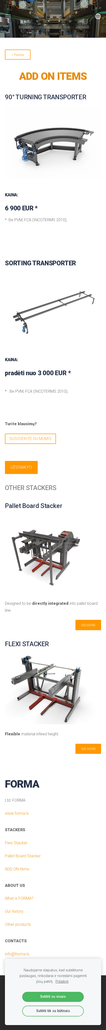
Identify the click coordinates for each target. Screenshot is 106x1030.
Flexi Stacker (16, 843)
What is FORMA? (19, 898)
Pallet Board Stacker (23, 856)
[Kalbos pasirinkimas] (98, 16)
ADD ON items (17, 869)
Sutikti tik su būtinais (53, 1011)
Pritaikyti (62, 981)
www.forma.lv (17, 813)
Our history (14, 911)
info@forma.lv (17, 954)
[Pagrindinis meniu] (8, 16)
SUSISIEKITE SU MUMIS (30, 438)
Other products (18, 924)
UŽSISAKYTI (21, 467)
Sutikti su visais (53, 997)
